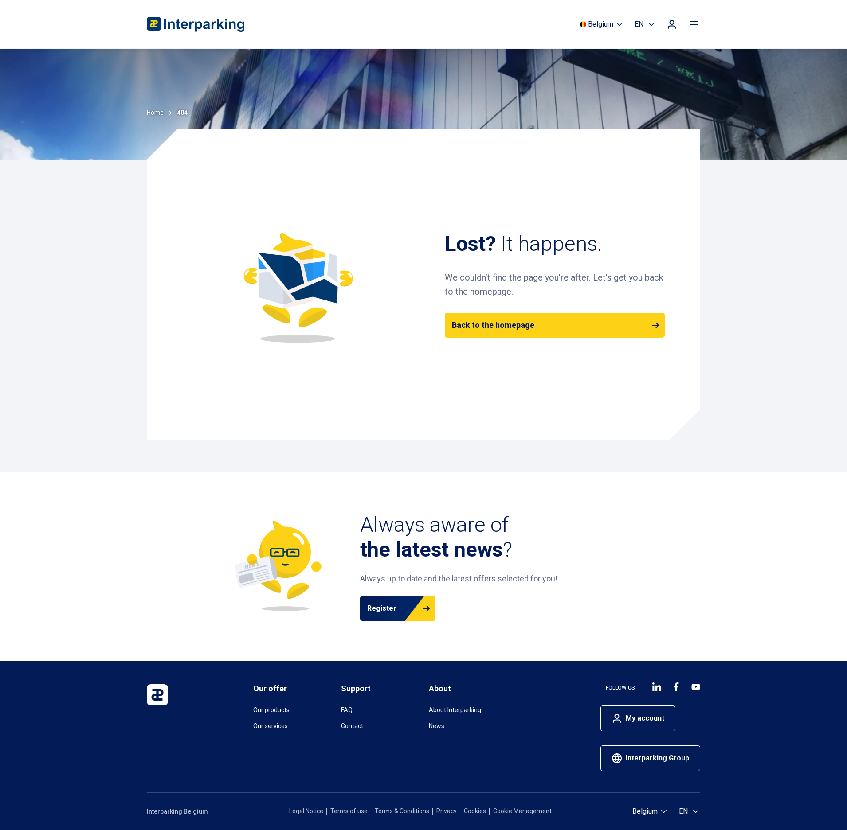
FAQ (347, 709)
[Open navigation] (694, 24)
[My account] (672, 24)
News (436, 725)
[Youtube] (695, 686)
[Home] (195, 24)
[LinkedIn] (656, 686)
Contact (352, 725)
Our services (270, 725)
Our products (271, 709)
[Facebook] (676, 686)
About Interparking (455, 709)
